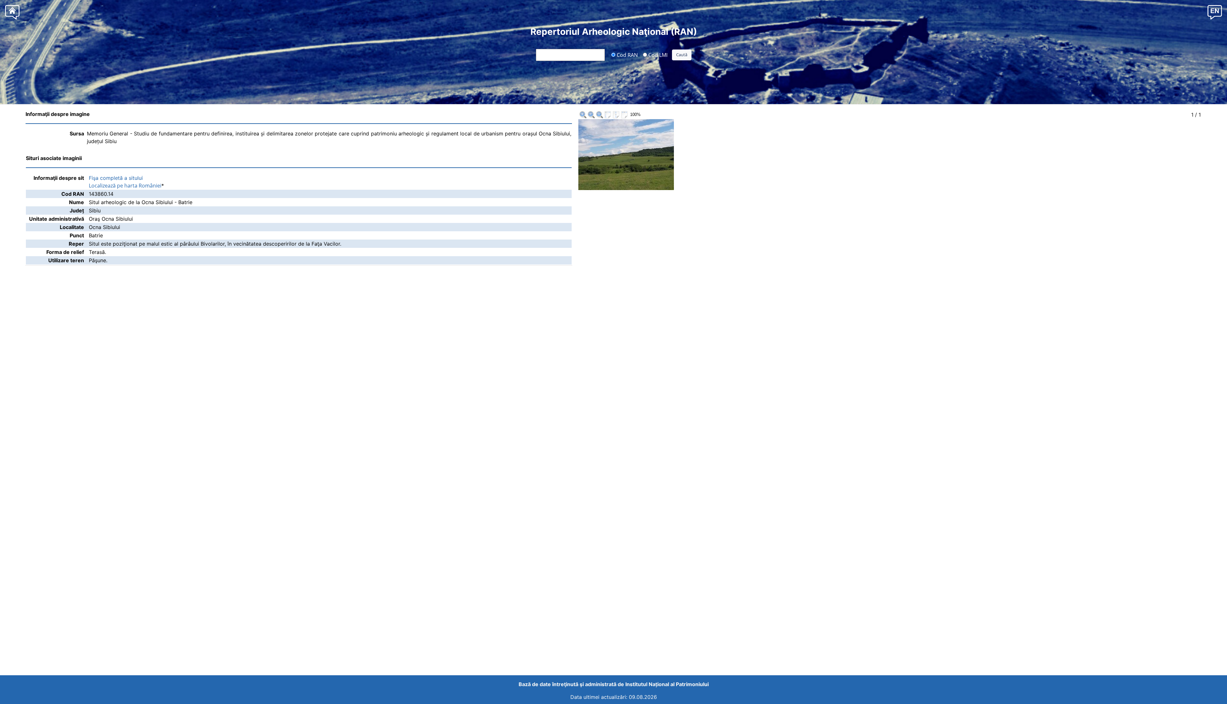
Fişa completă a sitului (116, 178)
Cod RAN (626, 54)
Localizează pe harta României (125, 185)
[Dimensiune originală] (591, 115)
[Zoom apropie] (583, 115)
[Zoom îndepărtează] (599, 115)
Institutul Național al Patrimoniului (667, 684)
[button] (1215, 12)
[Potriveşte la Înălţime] (616, 115)
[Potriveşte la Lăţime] (624, 115)
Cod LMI (657, 54)
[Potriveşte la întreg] (608, 115)
